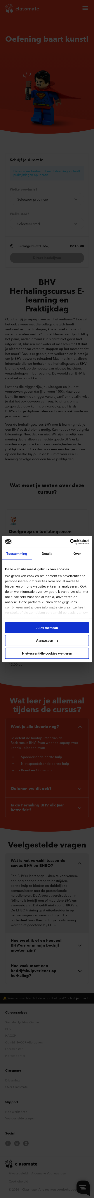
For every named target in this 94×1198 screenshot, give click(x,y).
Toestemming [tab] (16, 553)
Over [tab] (77, 553)
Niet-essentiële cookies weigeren (47, 653)
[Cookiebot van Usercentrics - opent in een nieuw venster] (70, 542)
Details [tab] (47, 553)
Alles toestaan (47, 627)
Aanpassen (44, 640)
